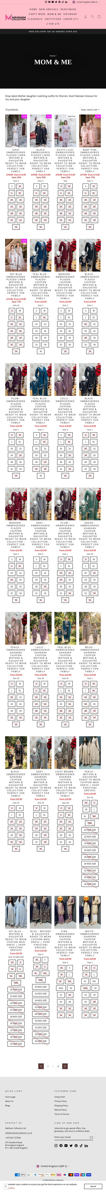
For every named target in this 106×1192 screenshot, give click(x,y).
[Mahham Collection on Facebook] (61, 1145)
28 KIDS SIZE (90, 856)
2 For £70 (53, 23)
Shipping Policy (61, 1105)
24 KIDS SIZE (90, 843)
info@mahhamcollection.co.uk (18, 1133)
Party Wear (37, 14)
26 (20, 206)
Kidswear (70, 14)
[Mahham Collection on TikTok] (81, 1145)
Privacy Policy (60, 1101)
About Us (9, 1101)
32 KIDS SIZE (90, 870)
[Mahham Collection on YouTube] (66, 1145)
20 (11, 199)
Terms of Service (61, 1114)
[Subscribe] (91, 1137)
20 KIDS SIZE (90, 829)
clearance (35, 19)
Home (33, 9)
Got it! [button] (93, 1186)
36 (16, 226)
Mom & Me (54, 14)
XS (86, 802)
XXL (94, 816)
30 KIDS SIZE (90, 863)
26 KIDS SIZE (90, 850)
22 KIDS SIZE (90, 836)
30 (20, 213)
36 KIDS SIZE (90, 883)
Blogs (7, 1105)
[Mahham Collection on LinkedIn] (86, 1145)
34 (20, 219)
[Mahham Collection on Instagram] (56, 1145)
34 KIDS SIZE (90, 877)
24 (11, 206)
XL (20, 192)
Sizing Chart (59, 1097)
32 (11, 219)
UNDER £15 (70, 19)
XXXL (90, 822)
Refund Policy (60, 1109)
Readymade (68, 9)
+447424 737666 (13, 1137)
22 (20, 199)
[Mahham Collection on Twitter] (71, 1145)
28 (11, 213)
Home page (10, 1097)
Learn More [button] (9, 1188)
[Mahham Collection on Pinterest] (76, 1145)
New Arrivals (48, 9)
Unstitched (53, 19)
